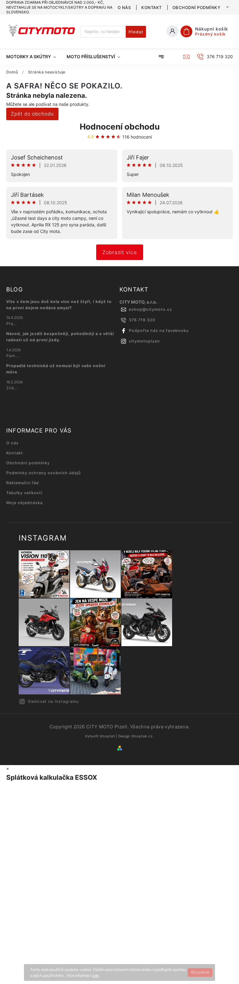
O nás (124, 7)
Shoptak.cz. (142, 736)
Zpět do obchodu (32, 114)
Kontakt (151, 7)
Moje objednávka (24, 502)
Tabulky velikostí (24, 492)
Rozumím (200, 972)
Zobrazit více (119, 252)
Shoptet (107, 736)
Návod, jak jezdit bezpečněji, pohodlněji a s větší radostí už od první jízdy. (60, 336)
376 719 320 (142, 320)
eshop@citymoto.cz (150, 309)
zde (95, 975)
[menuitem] (33, 56)
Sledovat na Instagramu (53, 701)
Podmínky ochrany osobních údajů (43, 473)
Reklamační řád (22, 482)
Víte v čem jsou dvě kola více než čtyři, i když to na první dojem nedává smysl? (59, 304)
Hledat (136, 31)
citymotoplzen (144, 341)
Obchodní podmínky (196, 7)
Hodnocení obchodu (120, 126)
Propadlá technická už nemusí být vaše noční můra (55, 368)
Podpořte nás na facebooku (159, 330)
